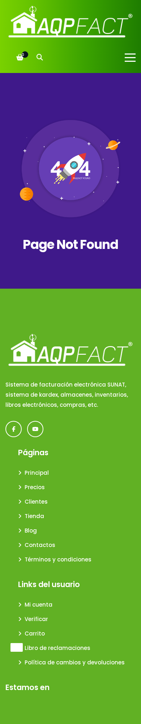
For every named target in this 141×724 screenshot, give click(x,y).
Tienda (34, 516)
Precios (35, 487)
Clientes (36, 501)
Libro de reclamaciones (57, 648)
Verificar (36, 619)
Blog (31, 530)
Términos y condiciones (58, 559)
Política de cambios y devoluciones (75, 662)
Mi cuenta (38, 604)
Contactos (40, 545)
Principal (37, 473)
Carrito (35, 633)
